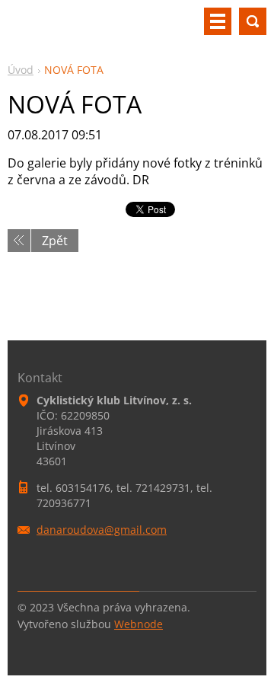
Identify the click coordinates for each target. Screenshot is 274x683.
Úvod (20, 69)
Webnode (138, 624)
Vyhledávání (252, 21)
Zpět (55, 240)
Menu (217, 21)
